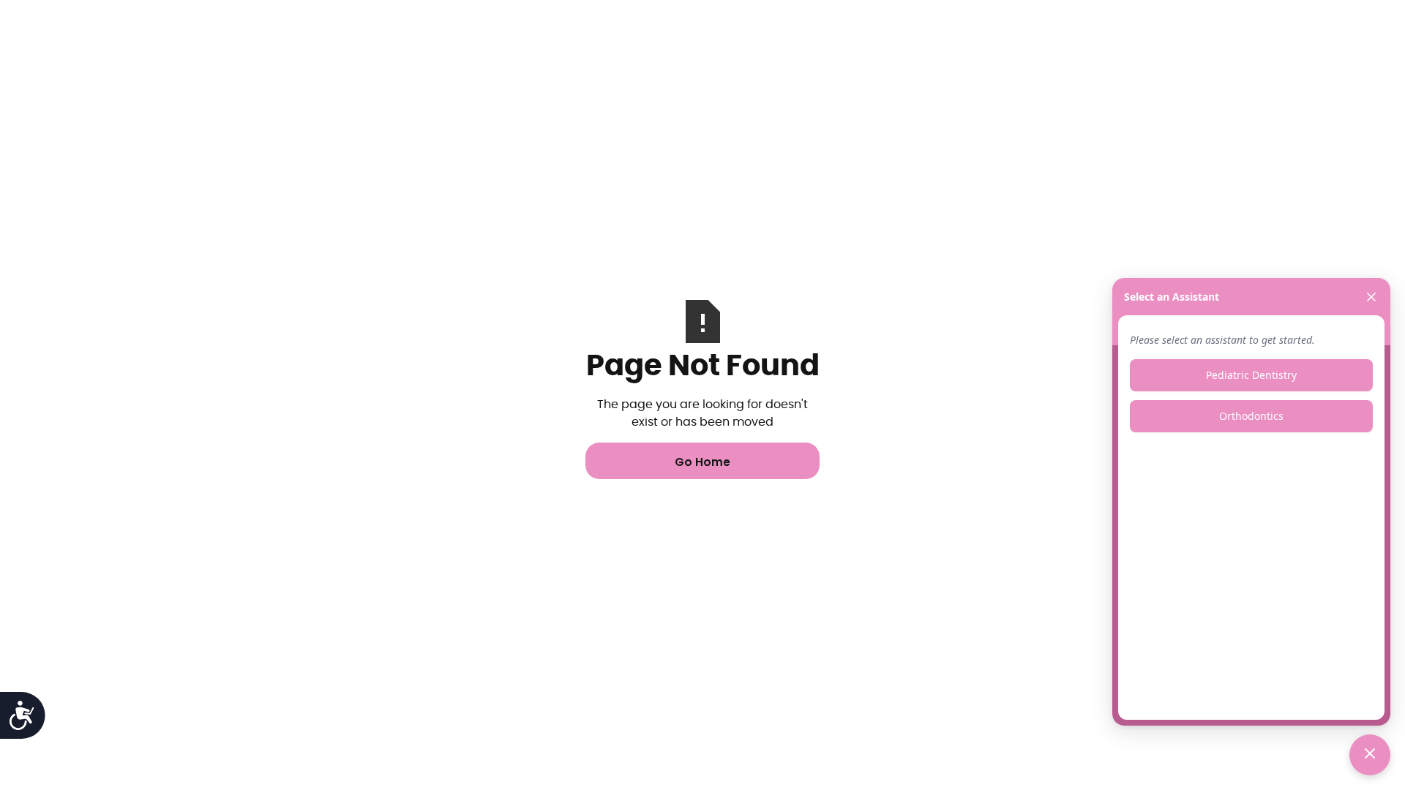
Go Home (702, 462)
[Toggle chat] (1369, 754)
